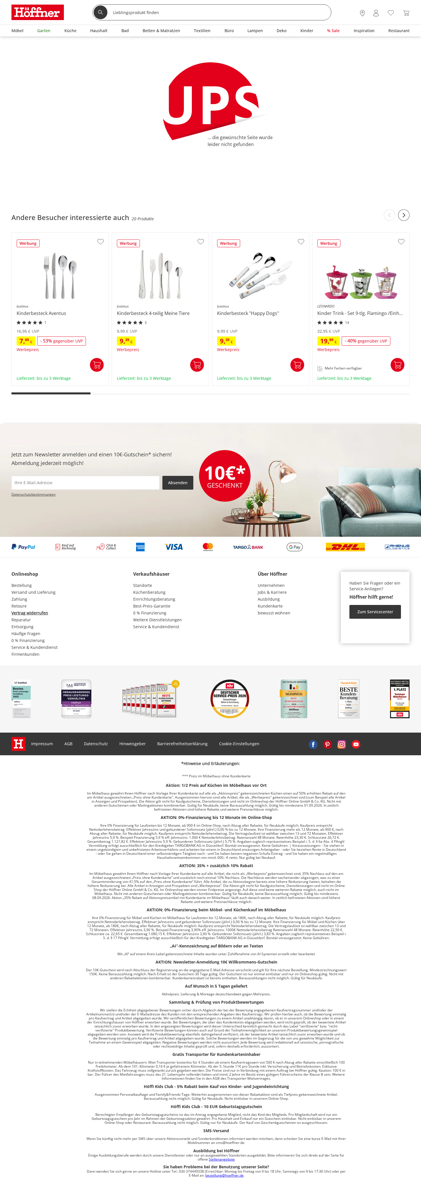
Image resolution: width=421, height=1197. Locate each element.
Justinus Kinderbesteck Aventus (42, 383)
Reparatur (21, 619)
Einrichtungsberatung (154, 599)
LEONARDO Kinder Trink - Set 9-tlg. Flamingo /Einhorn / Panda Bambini (356, 381)
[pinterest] (327, 743)
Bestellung (21, 585)
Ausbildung (269, 599)
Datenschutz (96, 743)
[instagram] (341, 743)
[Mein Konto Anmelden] (376, 13)
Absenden (178, 482)
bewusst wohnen (274, 613)
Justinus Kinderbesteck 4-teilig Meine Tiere (154, 383)
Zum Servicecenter (375, 611)
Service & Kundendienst (34, 647)
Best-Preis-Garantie (151, 606)
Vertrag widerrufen (29, 613)
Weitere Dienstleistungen (157, 619)
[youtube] (356, 743)
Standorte (142, 585)
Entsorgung (22, 626)
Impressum (42, 743)
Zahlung (19, 599)
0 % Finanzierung (28, 640)
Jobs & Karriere (272, 592)
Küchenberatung (149, 592)
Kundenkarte (270, 606)
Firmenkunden (25, 654)
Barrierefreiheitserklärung (182, 743)
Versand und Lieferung (33, 592)
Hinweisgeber (132, 743)
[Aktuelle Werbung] (28, 245)
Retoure (19, 606)
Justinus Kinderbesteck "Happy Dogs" (248, 383)
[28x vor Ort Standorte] (362, 13)
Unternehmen (271, 585)
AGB (68, 743)
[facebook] (313, 743)
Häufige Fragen (25, 633)
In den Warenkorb (97, 365)
